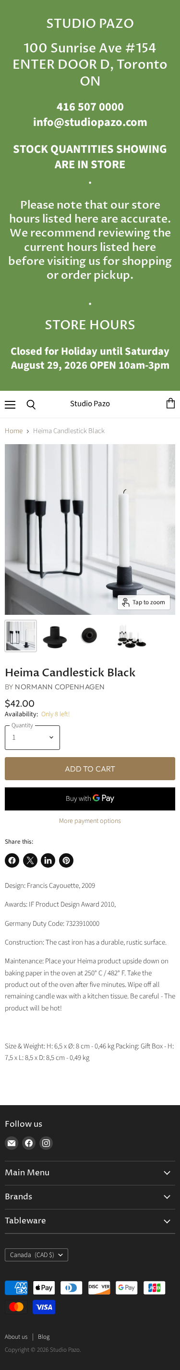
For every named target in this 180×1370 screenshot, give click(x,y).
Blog (43, 1337)
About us (16, 1337)
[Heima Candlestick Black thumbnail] (20, 636)
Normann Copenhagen (60, 686)
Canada (32, 1255)
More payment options (90, 821)
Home (14, 431)
